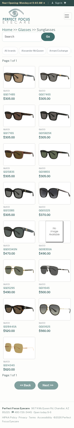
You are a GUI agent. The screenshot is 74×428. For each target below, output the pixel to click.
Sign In (58, 3)
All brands (10, 50)
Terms (32, 417)
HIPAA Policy (9, 417)
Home (7, 29)
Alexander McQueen (32, 50)
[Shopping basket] (65, 3)
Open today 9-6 (42, 412)
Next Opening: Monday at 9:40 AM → (23, 3)
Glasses (24, 29)
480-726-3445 (23, 412)
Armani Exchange (58, 50)
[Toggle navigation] (68, 16)
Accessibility (44, 417)
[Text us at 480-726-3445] (12, 412)
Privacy (23, 417)
